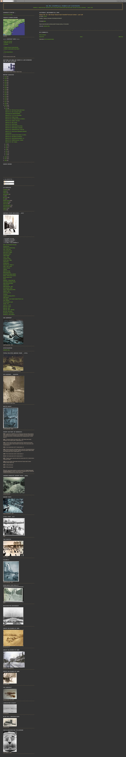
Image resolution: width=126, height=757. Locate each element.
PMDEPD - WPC (6, 291)
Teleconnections (6, 206)
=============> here (7, 14)
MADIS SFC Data (6, 271)
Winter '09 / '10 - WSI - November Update (13, 111)
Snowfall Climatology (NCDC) (9, 295)
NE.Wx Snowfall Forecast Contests (63, 6)
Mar (6, 151)
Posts (6, 181)
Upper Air (5, 208)
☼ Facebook (5, 44)
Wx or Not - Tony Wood (7, 311)
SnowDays (5, 294)
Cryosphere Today (6, 258)
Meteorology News (7, 272)
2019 (6, 87)
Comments (7, 183)
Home (81, 36)
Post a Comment (42, 34)
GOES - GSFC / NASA (7, 266)
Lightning (5, 269)
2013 (6, 98)
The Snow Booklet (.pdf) (8, 302)
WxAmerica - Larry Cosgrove (9, 314)
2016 (6, 92)
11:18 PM (45, 16)
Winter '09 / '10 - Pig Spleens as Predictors (13, 136)
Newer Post (41, 36)
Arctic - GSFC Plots (7, 249)
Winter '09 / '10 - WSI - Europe (11, 122)
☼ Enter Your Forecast (7, 41)
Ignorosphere (6, 194)
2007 (6, 158)
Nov (6, 108)
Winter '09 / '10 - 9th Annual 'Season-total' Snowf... (15, 110)
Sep (6, 145)
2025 (6, 76)
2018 (6, 89)
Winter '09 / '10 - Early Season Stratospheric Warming (15, 131)
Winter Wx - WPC (6, 308)
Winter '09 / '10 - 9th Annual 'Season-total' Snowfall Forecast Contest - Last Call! (61, 14)
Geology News (6, 263)
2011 (6, 101)
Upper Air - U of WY (7, 305)
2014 (6, 96)
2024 (6, 78)
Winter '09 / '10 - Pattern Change (11, 117)
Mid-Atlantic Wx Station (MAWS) (9, 274)
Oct (6, 144)
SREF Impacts (6, 297)
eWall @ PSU (6, 261)
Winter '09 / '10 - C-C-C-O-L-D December (13, 115)
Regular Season (6, 200)
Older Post (121, 36)
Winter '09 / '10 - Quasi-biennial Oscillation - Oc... (15, 138)
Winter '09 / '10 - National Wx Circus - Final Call (14, 129)
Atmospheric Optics (7, 254)
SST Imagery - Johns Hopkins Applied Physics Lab (13, 298)
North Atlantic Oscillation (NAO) (9, 281)
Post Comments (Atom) (49, 39)
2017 (6, 91)
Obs (4, 199)
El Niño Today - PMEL (7, 260)
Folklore (4, 192)
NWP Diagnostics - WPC (8, 286)
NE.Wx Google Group (7, 277)
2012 (6, 99)
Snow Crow (5, 203)
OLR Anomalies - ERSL (7, 288)
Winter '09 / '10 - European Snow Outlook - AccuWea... (16, 134)
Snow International (7, 205)
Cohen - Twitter (6, 257)
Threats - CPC (6, 303)
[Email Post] (39, 27)
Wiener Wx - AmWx (7, 306)
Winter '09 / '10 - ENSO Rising (11, 124)
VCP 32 (4, 209)
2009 (6, 105)
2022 (6, 82)
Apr (6, 149)
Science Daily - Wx (7, 292)
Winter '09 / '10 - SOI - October (11, 141)
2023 (6, 80)
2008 (6, 157)
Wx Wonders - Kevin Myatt (8, 312)
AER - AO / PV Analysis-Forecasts (9, 244)
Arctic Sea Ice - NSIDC (7, 252)
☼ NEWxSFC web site (7, 42)
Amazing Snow (8, 133)
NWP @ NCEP (6, 285)
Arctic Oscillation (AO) (7, 250)
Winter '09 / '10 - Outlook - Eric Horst (12, 120)
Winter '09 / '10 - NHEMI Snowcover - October (14, 140)
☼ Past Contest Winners (8, 52)
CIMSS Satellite (6, 255)
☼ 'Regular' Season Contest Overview (10, 47)
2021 (6, 84)
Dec (6, 106)
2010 (6, 103)
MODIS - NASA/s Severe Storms (9, 275)
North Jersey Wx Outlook (8, 283)
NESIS (4, 278)
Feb (6, 153)
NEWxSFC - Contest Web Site (9, 280)
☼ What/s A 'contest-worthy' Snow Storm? (11, 49)
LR (3, 195)
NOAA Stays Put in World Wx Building (12, 113)
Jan (6, 154)
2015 (6, 94)
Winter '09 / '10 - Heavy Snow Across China (13, 126)
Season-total (47, 26)
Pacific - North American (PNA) (9, 289)
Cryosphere (5, 189)
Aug (6, 147)
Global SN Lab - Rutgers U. (8, 264)
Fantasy (4, 191)
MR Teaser (5, 197)
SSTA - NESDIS (6, 300)
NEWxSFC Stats (6, 350)
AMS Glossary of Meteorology (9, 247)
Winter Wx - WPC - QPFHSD (8, 309)
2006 (6, 160)
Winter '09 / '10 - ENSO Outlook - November (14, 127)
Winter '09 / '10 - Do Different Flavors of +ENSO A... (15, 118)
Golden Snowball (6, 268)
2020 (6, 85)
